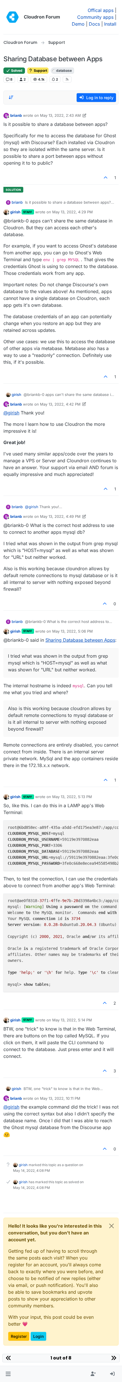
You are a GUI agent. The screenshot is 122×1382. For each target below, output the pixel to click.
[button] (8, 1374)
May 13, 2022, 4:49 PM (60, 516)
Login (38, 1336)
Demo (78, 24)
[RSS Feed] (67, 79)
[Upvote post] (106, 177)
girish (15, 212)
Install (110, 24)
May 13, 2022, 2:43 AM (60, 115)
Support (40, 70)
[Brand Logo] (12, 17)
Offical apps (100, 10)
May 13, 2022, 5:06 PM (72, 631)
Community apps (95, 17)
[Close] (111, 1226)
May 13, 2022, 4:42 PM (60, 404)
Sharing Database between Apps (80, 640)
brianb (16, 115)
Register (19, 1336)
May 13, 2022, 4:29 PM (72, 212)
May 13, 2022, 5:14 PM (72, 1020)
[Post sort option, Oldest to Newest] (11, 97)
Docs (94, 24)
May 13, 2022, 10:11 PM (60, 1098)
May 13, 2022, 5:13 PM (72, 796)
